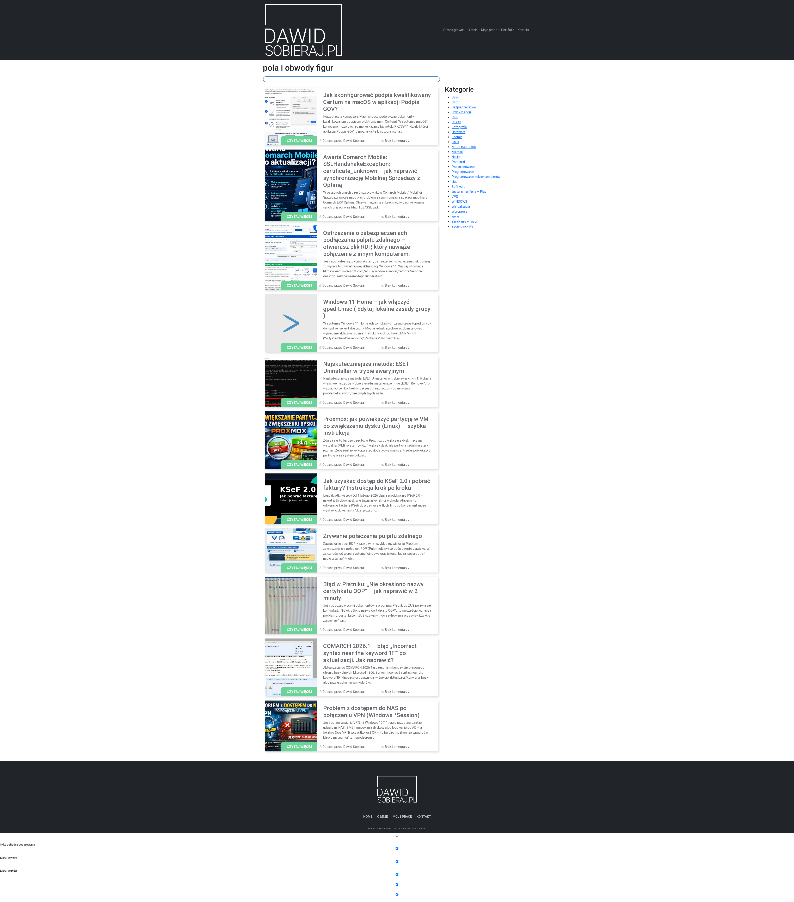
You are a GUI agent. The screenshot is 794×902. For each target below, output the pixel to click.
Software (458, 187)
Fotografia (459, 127)
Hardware (458, 132)
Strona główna (453, 30)
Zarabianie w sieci (464, 221)
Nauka (456, 157)
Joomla (457, 137)
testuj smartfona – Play (469, 192)
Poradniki (458, 162)
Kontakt (523, 30)
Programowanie (463, 172)
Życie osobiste (462, 226)
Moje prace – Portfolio (497, 30)
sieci (455, 182)
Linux (455, 142)
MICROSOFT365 (464, 147)
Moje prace (402, 816)
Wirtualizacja (461, 206)
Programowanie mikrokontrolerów (476, 177)
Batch (456, 102)
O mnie (473, 30)
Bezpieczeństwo (464, 107)
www (455, 216)
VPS (455, 197)
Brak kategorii (461, 112)
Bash (455, 97)
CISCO (456, 122)
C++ (455, 117)
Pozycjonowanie (463, 167)
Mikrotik (457, 152)
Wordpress (459, 211)
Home (367, 816)
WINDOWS (459, 202)
